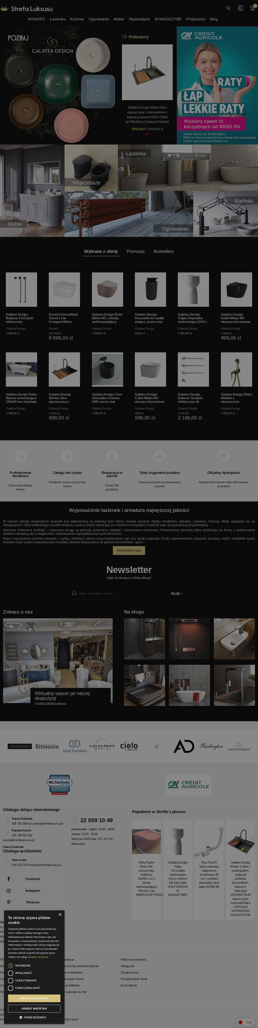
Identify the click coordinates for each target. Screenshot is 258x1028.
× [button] (59, 914)
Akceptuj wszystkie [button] (34, 998)
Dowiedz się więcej (38, 957)
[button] (34, 1017)
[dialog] (129, 514)
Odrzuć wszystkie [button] (34, 1008)
